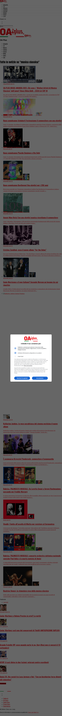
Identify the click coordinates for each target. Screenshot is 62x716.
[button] (31, 356)
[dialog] (31, 358)
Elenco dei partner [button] (28, 365)
